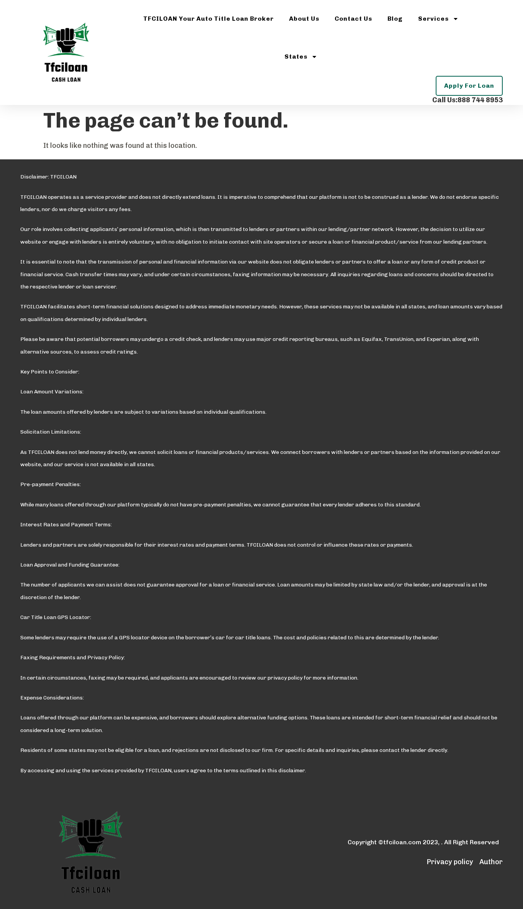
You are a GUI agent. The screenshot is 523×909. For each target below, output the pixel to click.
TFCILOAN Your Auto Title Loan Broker (208, 18)
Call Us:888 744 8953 (467, 100)
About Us (304, 18)
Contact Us (353, 18)
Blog (395, 18)
